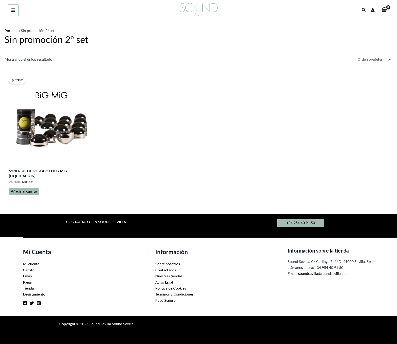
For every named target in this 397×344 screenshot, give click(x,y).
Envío (27, 276)
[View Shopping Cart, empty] (384, 10)
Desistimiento (34, 294)
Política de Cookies (170, 288)
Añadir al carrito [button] (24, 191)
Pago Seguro (165, 300)
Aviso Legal (164, 282)
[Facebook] (25, 303)
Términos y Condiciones (174, 294)
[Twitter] (32, 303)
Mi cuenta (31, 264)
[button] (364, 10)
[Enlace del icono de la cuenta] (373, 10)
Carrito (28, 270)
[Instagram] (39, 303)
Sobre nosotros (167, 264)
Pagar (27, 282)
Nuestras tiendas (168, 276)
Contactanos (165, 270)
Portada (11, 31)
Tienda (28, 288)
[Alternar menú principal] (13, 10)
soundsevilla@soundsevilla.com (323, 274)
